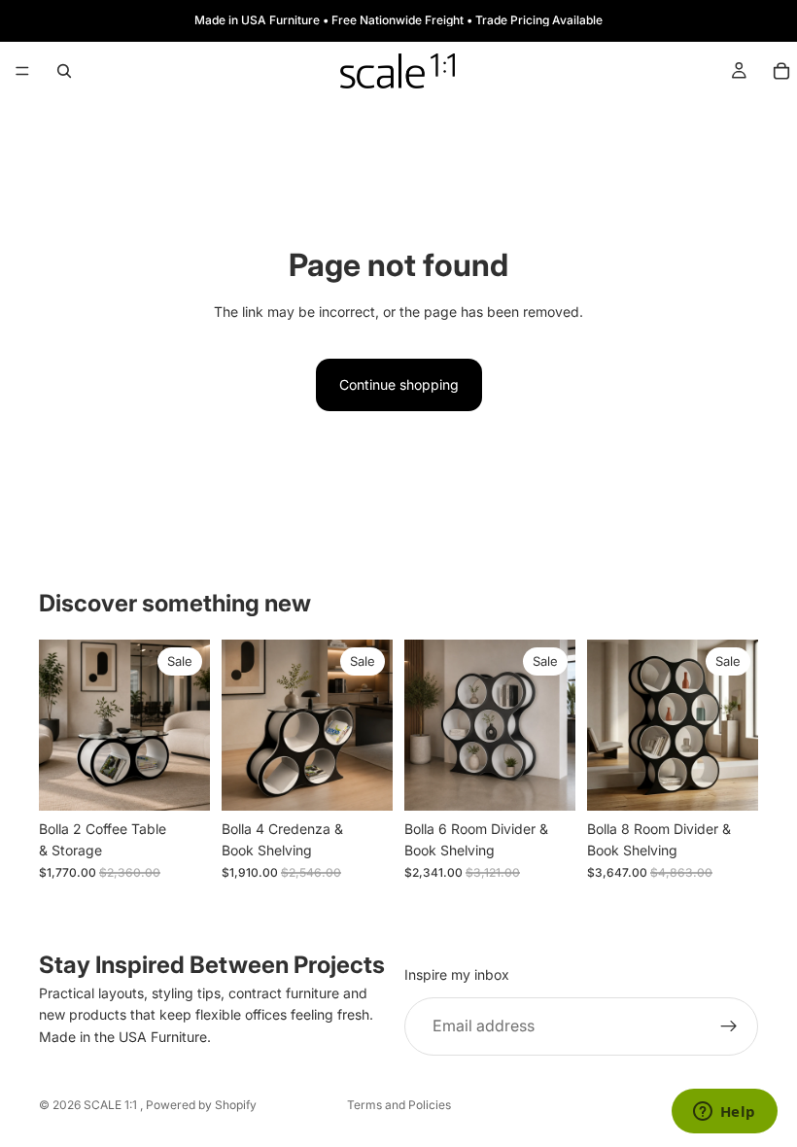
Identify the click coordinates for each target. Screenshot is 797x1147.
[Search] (64, 71)
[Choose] (179, 780)
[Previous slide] (60, 725)
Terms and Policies (399, 1104)
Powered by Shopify (201, 1104)
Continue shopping (399, 384)
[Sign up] (729, 1026)
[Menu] (22, 71)
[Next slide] (188, 725)
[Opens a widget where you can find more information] (724, 1113)
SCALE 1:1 (112, 1104)
